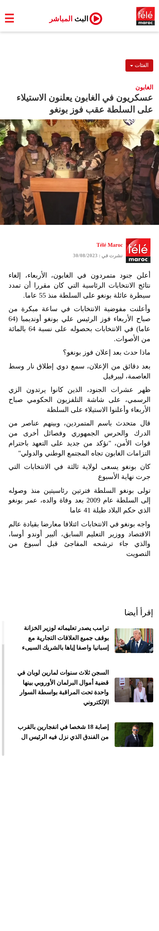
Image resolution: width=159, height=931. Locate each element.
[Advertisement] (79, 848)
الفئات (141, 65)
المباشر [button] (65, 19)
